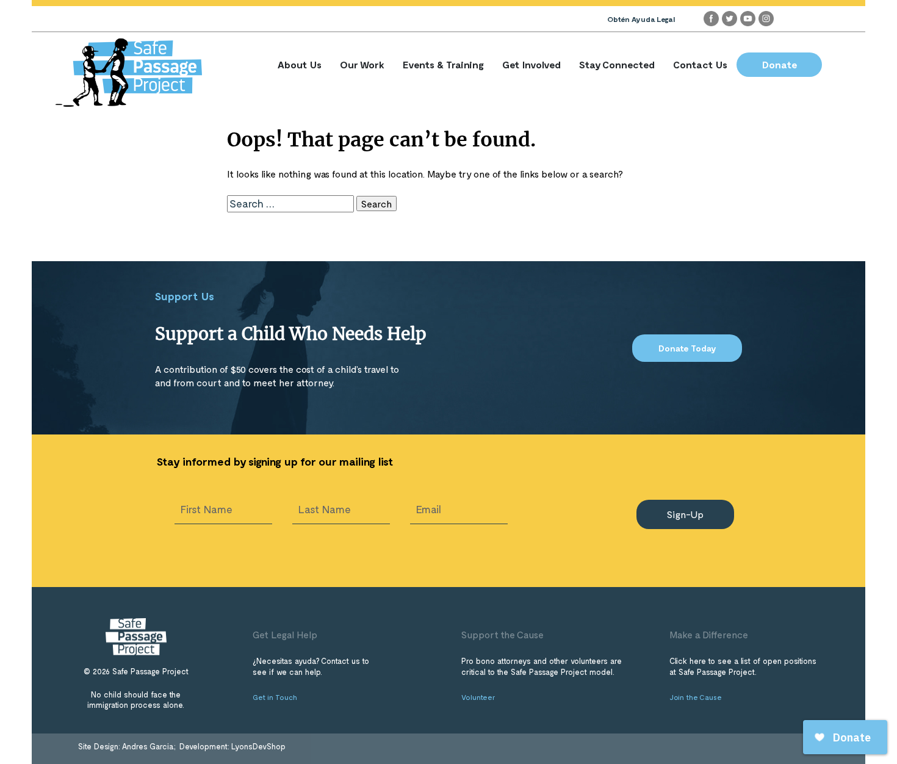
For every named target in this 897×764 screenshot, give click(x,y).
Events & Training (443, 64)
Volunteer (478, 697)
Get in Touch (275, 697)
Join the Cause (695, 697)
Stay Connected (617, 64)
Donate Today (687, 348)
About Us (300, 64)
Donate (779, 64)
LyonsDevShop (258, 746)
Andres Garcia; (150, 746)
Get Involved (531, 64)
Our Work (362, 64)
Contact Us (700, 64)
